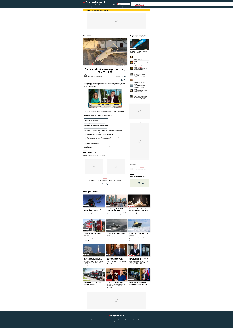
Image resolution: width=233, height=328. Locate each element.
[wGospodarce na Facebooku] (108, 4)
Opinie (142, 7)
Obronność (108, 7)
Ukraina (103, 155)
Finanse (89, 7)
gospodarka (95, 155)
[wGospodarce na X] (110, 4)
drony (91, 155)
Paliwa (104, 7)
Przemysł (124, 7)
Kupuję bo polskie (114, 7)
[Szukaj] (117, 4)
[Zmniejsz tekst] (124, 80)
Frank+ (132, 7)
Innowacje (120, 7)
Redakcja (122, 321)
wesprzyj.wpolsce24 (88, 147)
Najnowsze (85, 7)
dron (89, 155)
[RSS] (113, 4)
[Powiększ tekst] (122, 80)
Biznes (93, 7)
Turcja (100, 155)
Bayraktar (85, 155)
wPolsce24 (104, 146)
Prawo (97, 7)
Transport (100, 7)
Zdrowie (128, 7)
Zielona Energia (137, 7)
